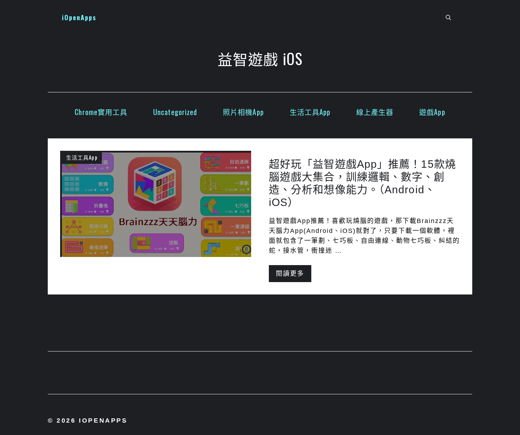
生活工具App (310, 112)
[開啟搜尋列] (448, 17)
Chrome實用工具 (101, 112)
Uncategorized (175, 112)
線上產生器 (375, 112)
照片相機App (243, 112)
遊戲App (432, 112)
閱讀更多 (290, 273)
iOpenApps (79, 17)
